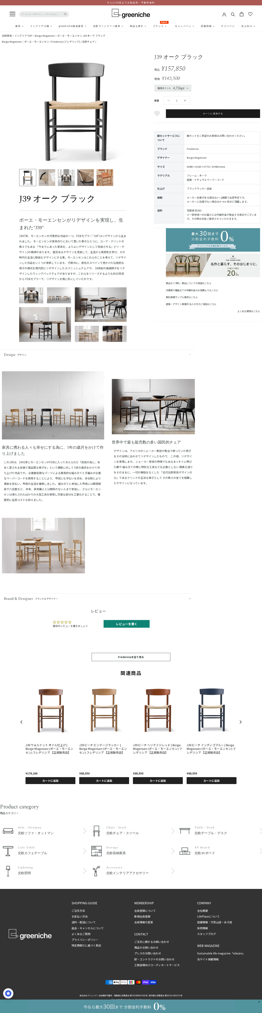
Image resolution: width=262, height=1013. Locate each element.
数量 (156, 100)
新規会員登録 (142, 916)
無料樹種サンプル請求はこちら (182, 297)
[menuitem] (8, 26)
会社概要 (202, 911)
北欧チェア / (89, 41)
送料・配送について (84, 922)
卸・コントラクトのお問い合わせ (154, 959)
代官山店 (216, 922)
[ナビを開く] (12, 14)
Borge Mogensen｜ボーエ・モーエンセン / (26, 41)
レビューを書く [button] (126, 624)
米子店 (228, 922)
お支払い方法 (80, 916)
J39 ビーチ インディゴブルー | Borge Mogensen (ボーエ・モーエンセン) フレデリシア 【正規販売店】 (211, 748)
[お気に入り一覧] (250, 14)
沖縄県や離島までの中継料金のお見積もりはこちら (192, 290)
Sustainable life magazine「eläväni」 (221, 953)
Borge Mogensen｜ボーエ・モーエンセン (58, 35)
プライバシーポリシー (85, 940)
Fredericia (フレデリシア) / (66, 41)
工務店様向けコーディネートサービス (157, 965)
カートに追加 (50, 781)
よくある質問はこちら (248, 311)
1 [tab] (53, 437)
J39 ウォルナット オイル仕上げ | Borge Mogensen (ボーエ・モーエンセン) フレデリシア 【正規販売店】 (49, 748)
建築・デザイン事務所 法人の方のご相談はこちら (191, 304)
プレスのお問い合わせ (147, 953)
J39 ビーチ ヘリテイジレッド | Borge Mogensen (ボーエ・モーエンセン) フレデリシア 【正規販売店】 (157, 748)
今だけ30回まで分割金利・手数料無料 (131, 2)
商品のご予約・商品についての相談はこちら (188, 283)
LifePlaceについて (208, 916)
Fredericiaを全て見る (131, 657)
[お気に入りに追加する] (157, 114)
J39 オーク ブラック (94, 35)
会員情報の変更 (143, 922)
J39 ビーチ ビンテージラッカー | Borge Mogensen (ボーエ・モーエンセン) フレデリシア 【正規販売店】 (103, 748)
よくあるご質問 (81, 934)
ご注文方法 (78, 911)
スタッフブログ (206, 934)
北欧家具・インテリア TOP (17, 35)
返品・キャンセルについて (88, 928)
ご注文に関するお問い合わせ (151, 942)
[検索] (233, 14)
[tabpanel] (53, 407)
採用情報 (202, 928)
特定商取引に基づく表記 (86, 945)
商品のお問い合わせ (146, 947)
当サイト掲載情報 (208, 959)
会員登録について (145, 911)
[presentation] (21, 722)
